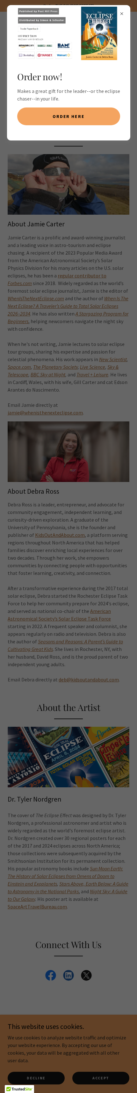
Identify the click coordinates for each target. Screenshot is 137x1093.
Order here (68, 116)
